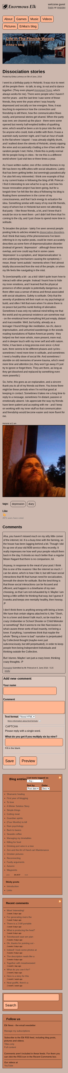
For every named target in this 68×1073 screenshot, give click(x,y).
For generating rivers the (19, 917)
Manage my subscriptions (17, 1031)
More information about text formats (23, 721)
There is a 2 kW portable (19, 923)
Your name (9, 685)
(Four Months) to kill (17, 822)
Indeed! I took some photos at (22, 950)
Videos (47, 19)
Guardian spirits (15, 818)
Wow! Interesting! (15, 910)
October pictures (15, 854)
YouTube (8, 1065)
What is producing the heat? (21, 930)
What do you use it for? (18, 969)
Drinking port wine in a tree (20, 846)
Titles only (9, 1044)
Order (45, 785)
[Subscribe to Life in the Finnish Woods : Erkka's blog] (60, 778)
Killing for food (14, 842)
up (4, 515)
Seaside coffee (14, 834)
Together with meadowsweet (21, 963)
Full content (10, 1047)
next (26, 875)
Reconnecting (14, 858)
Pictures (10, 26)
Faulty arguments (15, 862)
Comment (9, 699)
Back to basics (14, 830)
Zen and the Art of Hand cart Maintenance (28, 850)
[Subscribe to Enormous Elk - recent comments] (60, 902)
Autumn (11, 866)
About (8, 19)
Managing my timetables (19, 838)
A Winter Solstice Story (18, 806)
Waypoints (12, 870)
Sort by (31, 785)
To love (10, 802)
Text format (12, 716)
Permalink (7, 668)
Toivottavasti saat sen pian (20, 936)
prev (8, 875)
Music (34, 19)
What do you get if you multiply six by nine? (32, 736)
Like (5, 511)
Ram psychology (15, 826)
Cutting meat (13, 814)
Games (21, 19)
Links (9, 890)
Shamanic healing (16, 794)
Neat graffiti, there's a (17, 982)
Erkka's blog (28, 26)
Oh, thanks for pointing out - (21, 943)
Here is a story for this (18, 976)
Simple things (13, 810)
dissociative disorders (52, 232)
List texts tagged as (37, 777)
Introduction (13, 886)
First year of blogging (17, 798)
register (61, 7)
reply (7, 671)
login (51, 7)
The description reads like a (20, 956)
